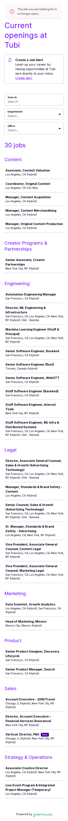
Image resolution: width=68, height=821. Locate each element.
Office (11, 125)
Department (15, 111)
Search (12, 97)
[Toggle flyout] (59, 114)
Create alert (23, 78)
